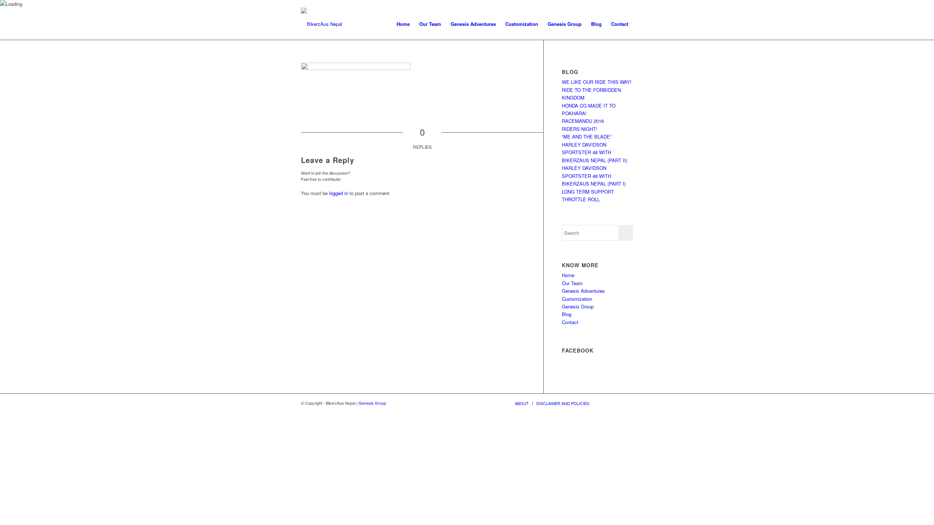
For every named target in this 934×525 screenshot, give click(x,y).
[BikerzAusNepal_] (321, 24)
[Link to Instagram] (627, 402)
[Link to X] (605, 402)
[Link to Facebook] (616, 402)
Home (568, 275)
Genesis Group (578, 306)
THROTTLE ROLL (581, 199)
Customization (577, 298)
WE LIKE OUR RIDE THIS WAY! (597, 81)
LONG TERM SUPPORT (588, 191)
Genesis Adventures (583, 290)
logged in (338, 193)
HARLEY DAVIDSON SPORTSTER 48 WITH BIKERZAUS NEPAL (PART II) (594, 152)
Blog (566, 314)
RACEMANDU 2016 (583, 120)
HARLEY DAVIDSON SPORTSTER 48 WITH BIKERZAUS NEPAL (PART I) (594, 175)
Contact (570, 322)
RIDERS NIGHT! (579, 128)
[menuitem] (403, 24)
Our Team (572, 283)
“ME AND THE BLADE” (586, 136)
